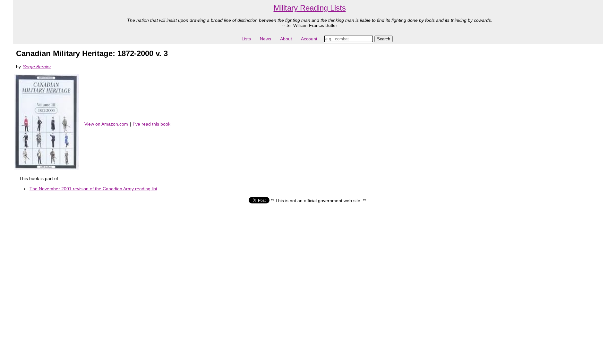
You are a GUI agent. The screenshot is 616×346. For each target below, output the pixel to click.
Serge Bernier (37, 66)
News (265, 38)
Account (309, 38)
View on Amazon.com (106, 124)
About (286, 38)
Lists (246, 38)
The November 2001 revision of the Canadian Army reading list (93, 188)
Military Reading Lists (310, 8)
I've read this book (151, 124)
